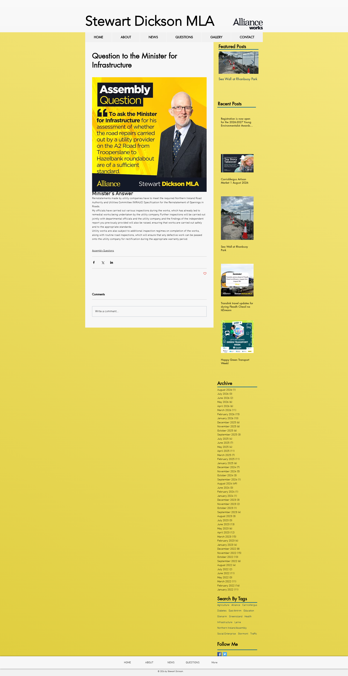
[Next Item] (252, 62)
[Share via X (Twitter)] (102, 262)
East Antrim (235, 610)
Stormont (243, 633)
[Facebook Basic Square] (219, 654)
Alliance (235, 605)
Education (249, 610)
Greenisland (235, 616)
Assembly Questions (103, 250)
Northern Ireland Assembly (232, 628)
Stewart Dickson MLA (149, 21)
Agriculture (223, 605)
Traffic (253, 633)
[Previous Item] (224, 62)
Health (248, 616)
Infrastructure (224, 622)
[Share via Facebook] (94, 262)
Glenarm (222, 616)
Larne (238, 622)
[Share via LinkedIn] (111, 262)
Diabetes (222, 610)
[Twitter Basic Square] (225, 654)
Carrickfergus (249, 605)
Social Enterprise (226, 633)
